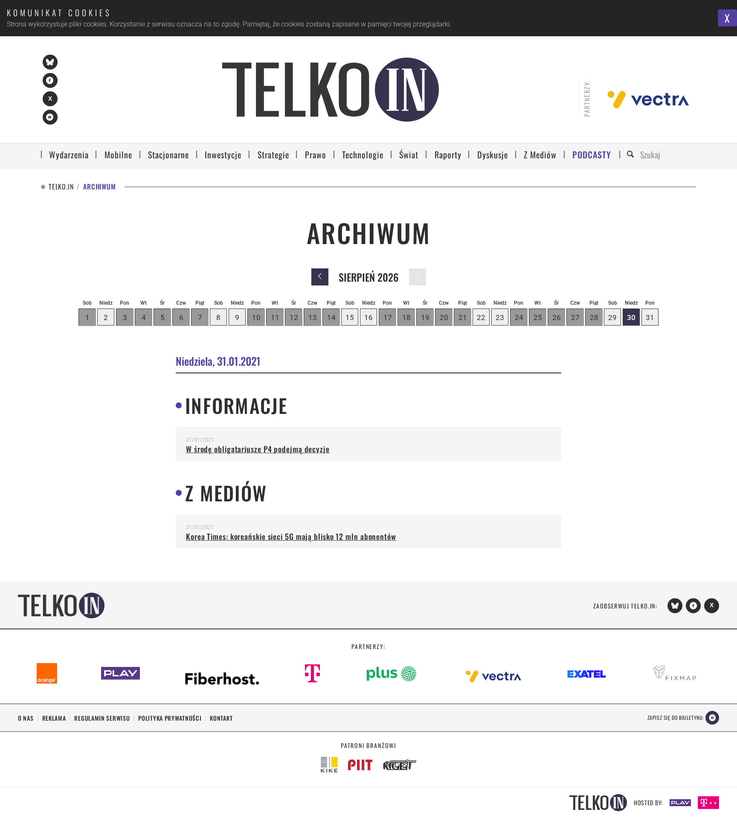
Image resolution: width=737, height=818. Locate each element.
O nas (26, 717)
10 (256, 317)
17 (387, 317)
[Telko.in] (330, 90)
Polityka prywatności (169, 717)
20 (444, 317)
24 (519, 317)
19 (425, 317)
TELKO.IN (61, 187)
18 (406, 317)
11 (275, 317)
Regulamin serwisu (102, 717)
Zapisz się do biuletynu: (675, 717)
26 (556, 317)
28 (594, 317)
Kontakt (221, 717)
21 (462, 317)
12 (294, 317)
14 (331, 317)
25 (538, 317)
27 (575, 317)
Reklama (54, 717)
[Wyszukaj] (631, 154)
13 (312, 317)
